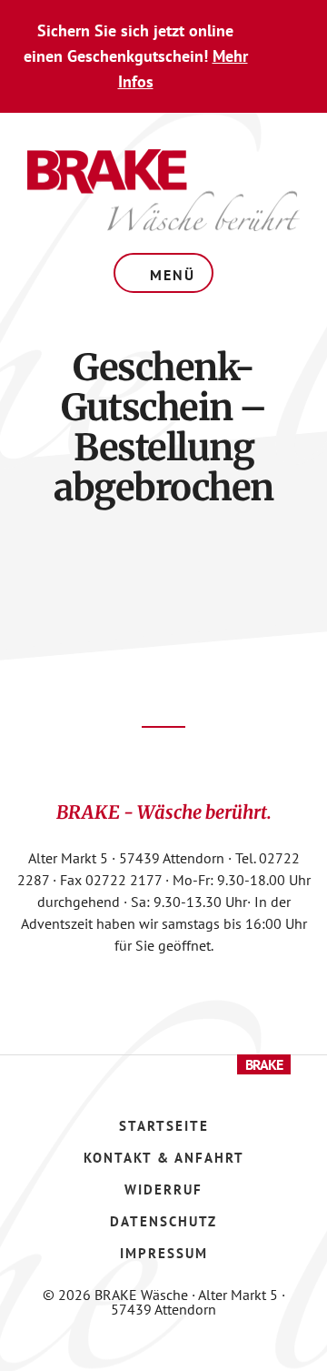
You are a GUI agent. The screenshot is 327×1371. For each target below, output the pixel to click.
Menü (172, 275)
